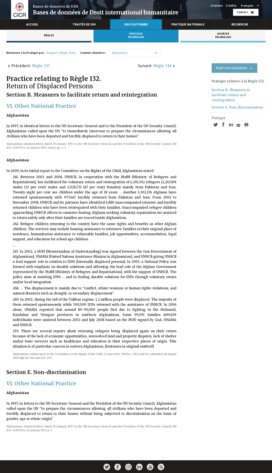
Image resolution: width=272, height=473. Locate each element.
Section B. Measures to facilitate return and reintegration (231, 95)
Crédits (231, 5)
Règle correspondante (231, 68)
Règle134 (162, 65)
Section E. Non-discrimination (237, 107)
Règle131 (41, 65)
